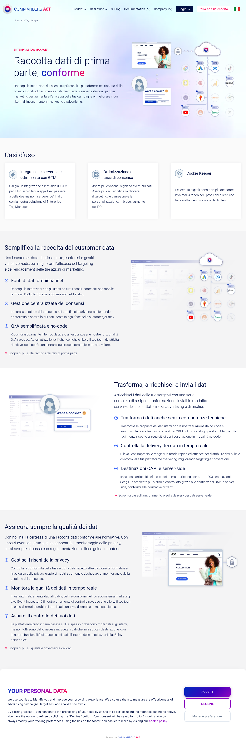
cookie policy (158, 721)
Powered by (123, 737)
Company (163, 9)
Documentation (137, 9)
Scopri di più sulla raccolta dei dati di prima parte (43, 353)
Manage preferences (207, 716)
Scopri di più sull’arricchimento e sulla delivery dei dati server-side (165, 495)
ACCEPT (207, 692)
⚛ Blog (116, 9)
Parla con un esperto (213, 9)
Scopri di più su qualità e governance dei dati (40, 648)
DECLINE (207, 704)
